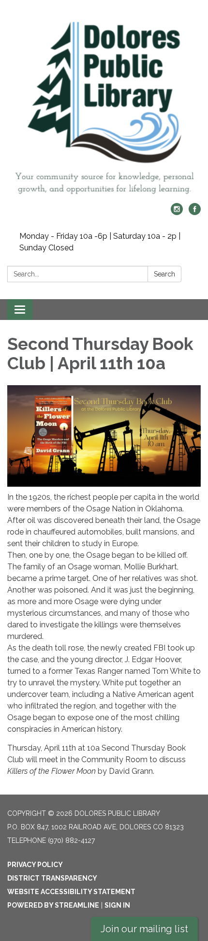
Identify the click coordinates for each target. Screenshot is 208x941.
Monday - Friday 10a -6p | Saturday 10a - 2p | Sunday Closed (99, 242)
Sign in (117, 905)
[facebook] (195, 212)
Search (164, 274)
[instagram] (177, 212)
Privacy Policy (35, 865)
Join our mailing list (144, 929)
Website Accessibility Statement (71, 892)
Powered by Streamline (53, 905)
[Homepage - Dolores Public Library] (104, 106)
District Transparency (52, 878)
